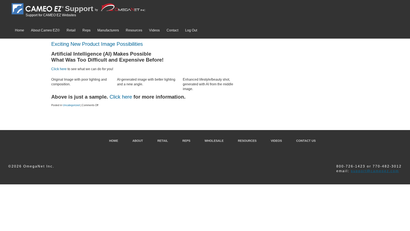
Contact (172, 30)
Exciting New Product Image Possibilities (97, 44)
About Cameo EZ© (45, 30)
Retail (71, 30)
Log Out (191, 30)
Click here (59, 69)
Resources (134, 30)
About (137, 140)
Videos (154, 30)
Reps (86, 30)
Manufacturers (108, 30)
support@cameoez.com (375, 171)
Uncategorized (71, 105)
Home (19, 30)
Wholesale (214, 140)
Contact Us (306, 140)
